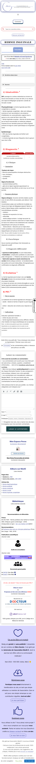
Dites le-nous (17, 587)
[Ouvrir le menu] (18, 14)
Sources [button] (7, 84)
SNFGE (5, 572)
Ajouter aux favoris (19, 453)
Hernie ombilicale (8, 488)
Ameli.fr (5, 574)
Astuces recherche (18, 35)
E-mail (4, 415)
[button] (18, 22)
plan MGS (18, 65)
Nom (3, 412)
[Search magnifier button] (3, 29)
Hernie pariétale (7, 486)
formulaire (7, 345)
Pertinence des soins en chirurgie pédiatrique (16, 529)
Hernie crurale (7, 490)
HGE (3, 63)
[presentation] (3, 391)
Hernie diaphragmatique (10, 484)
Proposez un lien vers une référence (15, 592)
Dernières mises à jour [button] (11, 75)
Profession (5, 418)
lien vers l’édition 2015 (22, 524)
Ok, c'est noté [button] (29, 761)
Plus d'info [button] (18, 761)
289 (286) (18, 479)
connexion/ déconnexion (18, 444)
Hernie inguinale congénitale (11, 492)
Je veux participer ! (18, 700)
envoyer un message (26, 751)
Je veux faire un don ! (18, 735)
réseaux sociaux (15, 731)
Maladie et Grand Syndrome (23, 56)
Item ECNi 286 (6, 68)
